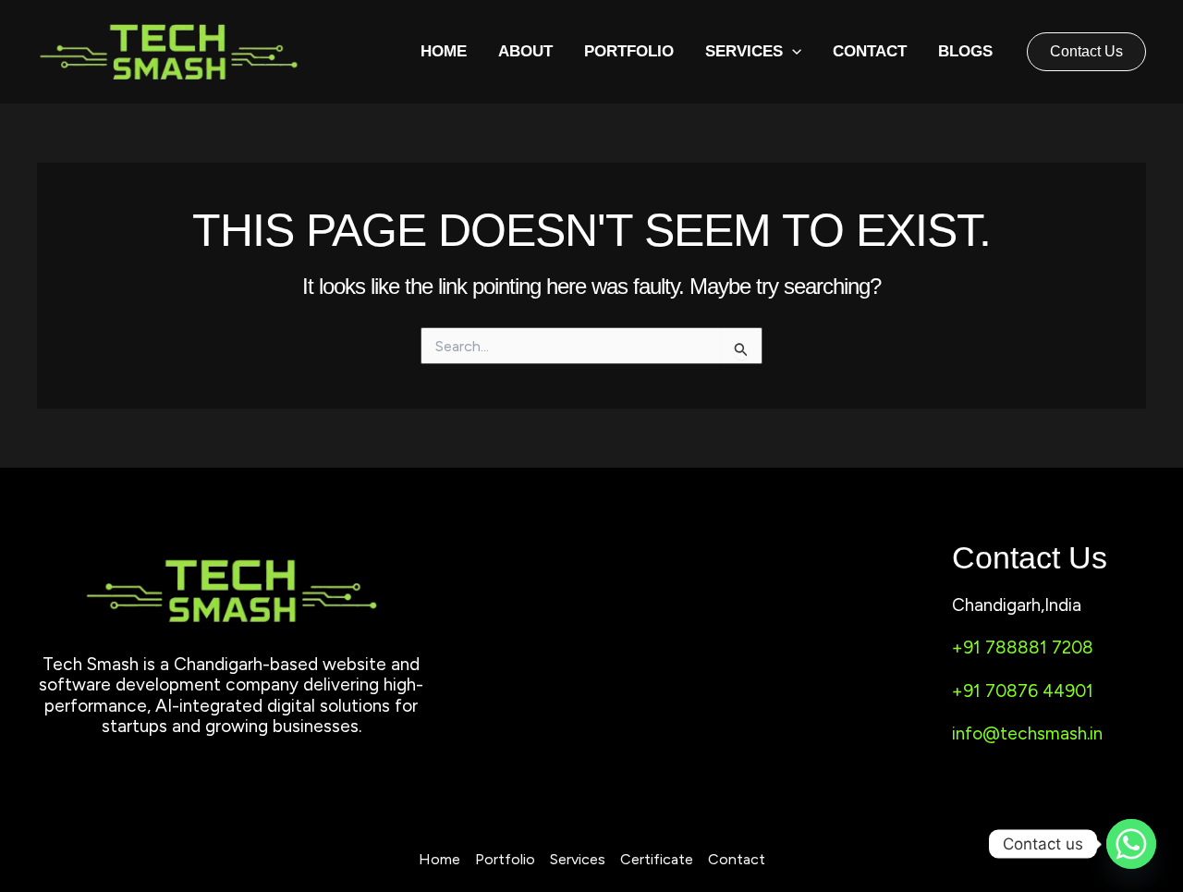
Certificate (656, 859)
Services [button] (744, 51)
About (525, 51)
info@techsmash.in (1027, 733)
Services (577, 859)
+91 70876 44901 (1022, 691)
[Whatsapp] (1131, 844)
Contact (870, 51)
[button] (792, 51)
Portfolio (629, 51)
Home (444, 51)
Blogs (965, 51)
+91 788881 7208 (1022, 647)
